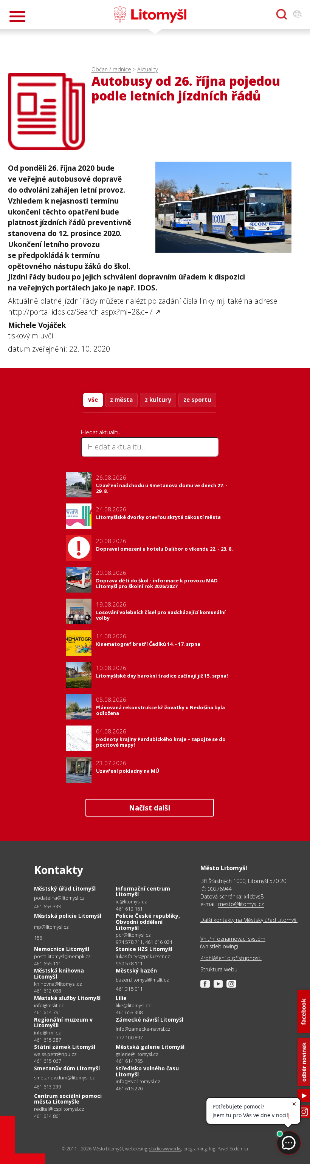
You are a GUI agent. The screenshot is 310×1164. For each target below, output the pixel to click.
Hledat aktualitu (101, 432)
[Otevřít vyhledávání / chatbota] (281, 14)
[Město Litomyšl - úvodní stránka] (150, 14)
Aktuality (147, 69)
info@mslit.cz (49, 1005)
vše (93, 399)
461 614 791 (47, 1012)
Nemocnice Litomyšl (61, 949)
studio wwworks (165, 1148)
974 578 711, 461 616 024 (144, 942)
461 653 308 (129, 1012)
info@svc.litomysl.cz (138, 1081)
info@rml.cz (47, 1033)
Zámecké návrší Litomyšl (149, 1019)
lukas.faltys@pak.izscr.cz (143, 956)
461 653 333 (47, 906)
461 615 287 (47, 1039)
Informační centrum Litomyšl (143, 891)
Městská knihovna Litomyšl (59, 973)
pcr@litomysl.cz (133, 935)
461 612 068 (47, 990)
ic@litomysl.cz (131, 902)
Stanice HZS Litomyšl (144, 949)
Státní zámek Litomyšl (64, 1046)
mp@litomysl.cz (51, 927)
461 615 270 (129, 1088)
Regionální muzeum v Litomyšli (63, 1022)
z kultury (158, 399)
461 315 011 (129, 988)
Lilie (121, 998)
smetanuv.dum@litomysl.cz (64, 1078)
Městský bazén (136, 970)
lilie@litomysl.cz (133, 1005)
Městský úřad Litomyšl (65, 888)
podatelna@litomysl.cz (59, 898)
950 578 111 (129, 963)
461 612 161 (129, 908)
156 (38, 937)
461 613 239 (47, 1086)
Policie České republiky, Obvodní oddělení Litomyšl (148, 921)
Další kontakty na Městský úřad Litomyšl (249, 919)
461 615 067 (47, 1060)
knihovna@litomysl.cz (58, 984)
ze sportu (197, 399)
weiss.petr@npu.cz (55, 1054)
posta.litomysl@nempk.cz (62, 956)
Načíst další (149, 808)
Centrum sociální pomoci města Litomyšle (68, 1098)
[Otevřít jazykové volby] (297, 14)
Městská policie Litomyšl (67, 915)
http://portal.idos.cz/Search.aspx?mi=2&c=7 (80, 312)
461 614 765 (129, 1060)
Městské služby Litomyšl (67, 998)
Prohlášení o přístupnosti (231, 958)
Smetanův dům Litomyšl (67, 1068)
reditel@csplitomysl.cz (59, 1109)
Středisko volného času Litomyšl (147, 1071)
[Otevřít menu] (17, 16)
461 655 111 (47, 963)
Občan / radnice (111, 69)
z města (121, 399)
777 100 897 (129, 1037)
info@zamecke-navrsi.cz (143, 1029)
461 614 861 (47, 1116)
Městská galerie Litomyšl (150, 1046)
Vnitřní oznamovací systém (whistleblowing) (232, 942)
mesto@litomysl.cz (241, 904)
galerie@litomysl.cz (137, 1054)
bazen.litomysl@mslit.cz (142, 980)
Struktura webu (218, 969)
